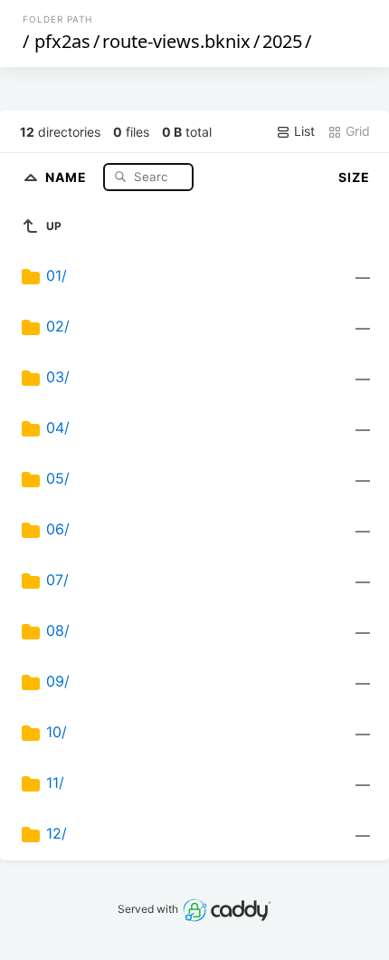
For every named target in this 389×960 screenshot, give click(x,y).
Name (67, 176)
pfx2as (62, 41)
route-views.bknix (176, 41)
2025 (282, 41)
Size (354, 177)
